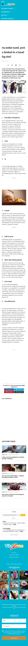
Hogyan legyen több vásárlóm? (14, 564)
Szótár (14, 512)
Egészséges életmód (7, 8)
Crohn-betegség (6, 528)
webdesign (12, 604)
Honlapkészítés (5, 604)
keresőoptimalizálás (21, 604)
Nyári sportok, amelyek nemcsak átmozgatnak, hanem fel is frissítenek (13, 495)
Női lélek (3, 15)
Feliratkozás (14, 638)
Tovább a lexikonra (14, 534)
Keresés (23, 515)
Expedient (14, 606)
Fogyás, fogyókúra (6, 5)
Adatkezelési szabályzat (14, 557)
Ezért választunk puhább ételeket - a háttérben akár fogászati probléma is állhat (13, 476)
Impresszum (14, 552)
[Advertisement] (14, 29)
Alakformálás (5, 12)
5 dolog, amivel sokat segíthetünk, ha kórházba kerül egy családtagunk (13, 457)
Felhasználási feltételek (14, 555)
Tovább (14, 524)
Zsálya (4, 521)
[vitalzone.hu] (11, 4)
